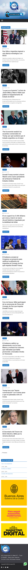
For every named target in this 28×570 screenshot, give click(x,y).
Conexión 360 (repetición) (7, 473)
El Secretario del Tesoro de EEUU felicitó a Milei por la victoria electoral (12, 434)
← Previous (4, 452)
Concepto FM (12, 564)
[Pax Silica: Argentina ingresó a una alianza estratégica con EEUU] (14, 37)
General (4, 46)
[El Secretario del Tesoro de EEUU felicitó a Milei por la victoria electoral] (14, 417)
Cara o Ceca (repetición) (6, 463)
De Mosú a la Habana (6, 468)
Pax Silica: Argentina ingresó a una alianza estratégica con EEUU (13, 53)
